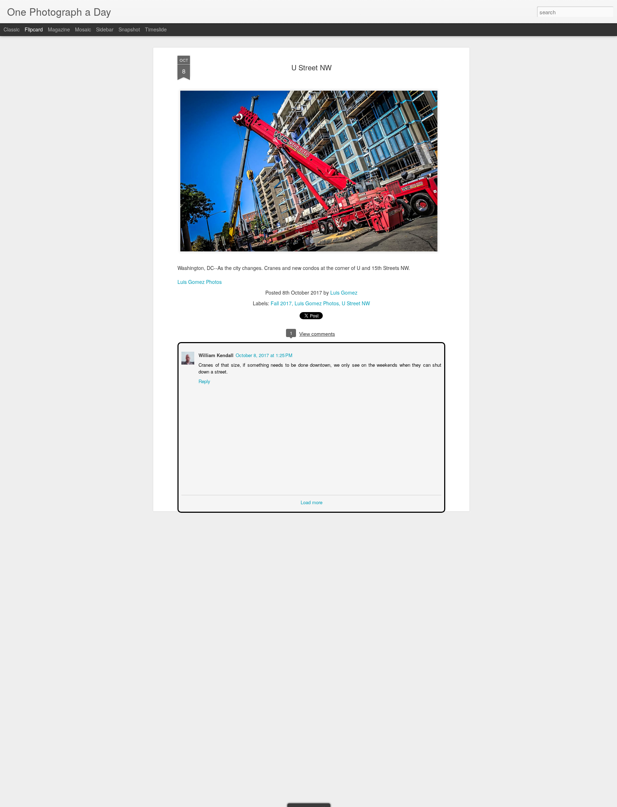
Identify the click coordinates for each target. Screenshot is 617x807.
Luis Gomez (343, 292)
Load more (311, 501)
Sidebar (105, 29)
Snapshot (129, 29)
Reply (204, 380)
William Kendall (215, 354)
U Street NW (311, 67)
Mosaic (83, 29)
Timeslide (156, 29)
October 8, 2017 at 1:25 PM (263, 354)
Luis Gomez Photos (199, 281)
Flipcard (34, 29)
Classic (12, 29)
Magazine (59, 29)
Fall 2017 (281, 303)
